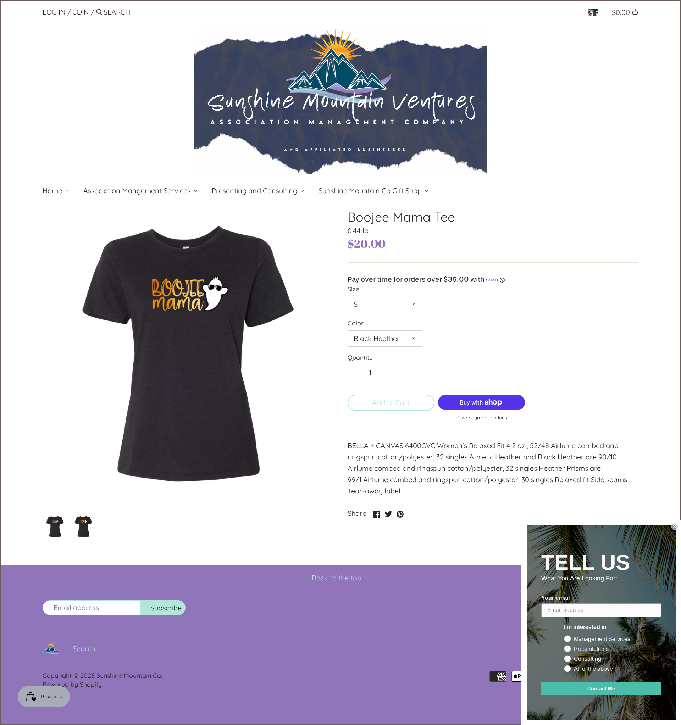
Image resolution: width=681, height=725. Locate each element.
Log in (54, 11)
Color (356, 323)
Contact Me (601, 688)
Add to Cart (391, 402)
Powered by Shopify (72, 684)
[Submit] (99, 13)
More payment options (481, 417)
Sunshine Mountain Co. (129, 675)
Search (84, 648)
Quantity (360, 358)
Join (81, 11)
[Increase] (386, 372)
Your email (555, 598)
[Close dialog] (674, 526)
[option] (55, 526)
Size (353, 289)
